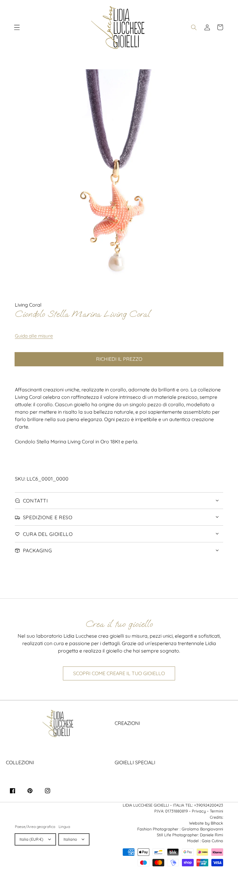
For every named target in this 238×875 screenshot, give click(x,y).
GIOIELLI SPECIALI (135, 762)
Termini (216, 810)
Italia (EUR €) (31, 839)
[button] (17, 27)
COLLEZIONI (20, 762)
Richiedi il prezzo (119, 359)
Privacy (199, 810)
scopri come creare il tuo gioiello (119, 673)
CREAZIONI (127, 723)
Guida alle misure (34, 336)
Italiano (70, 839)
